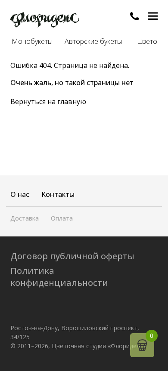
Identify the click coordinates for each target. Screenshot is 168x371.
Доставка (24, 218)
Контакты (58, 194)
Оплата (62, 218)
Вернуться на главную (48, 101)
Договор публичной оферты (72, 256)
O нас (19, 194)
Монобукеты (32, 41)
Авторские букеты (93, 41)
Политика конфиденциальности (59, 276)
